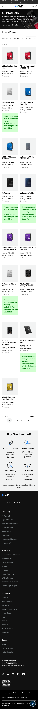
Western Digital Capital (9, 586)
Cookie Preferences (21, 697)
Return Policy (6, 535)
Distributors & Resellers (9, 539)
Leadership (5, 605)
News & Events (7, 601)
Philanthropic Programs (10, 582)
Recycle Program (7, 562)
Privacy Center (6, 613)
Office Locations (7, 628)
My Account (6, 516)
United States (16, 503)
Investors (5, 625)
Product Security (7, 652)
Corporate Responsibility (10, 609)
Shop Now (10, 457)
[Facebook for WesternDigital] (18, 674)
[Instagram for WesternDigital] (3, 674)
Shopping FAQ (6, 543)
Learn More (23, 3)
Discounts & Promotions (10, 524)
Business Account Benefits (11, 555)
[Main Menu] (2, 6)
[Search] (36, 6)
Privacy (4, 693)
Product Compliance (8, 697)
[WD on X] (13, 674)
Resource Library (7, 648)
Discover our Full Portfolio (10, 25)
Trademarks (16, 693)
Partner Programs (8, 574)
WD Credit (5, 566)
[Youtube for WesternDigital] (23, 674)
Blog (3, 617)
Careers (4, 621)
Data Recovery (6, 559)
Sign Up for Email (8, 520)
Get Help (4, 644)
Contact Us (5, 632)
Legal (9, 693)
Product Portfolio (7, 527)
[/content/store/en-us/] (19, 6)
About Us (5, 598)
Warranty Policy (7, 531)
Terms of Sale (26, 693)
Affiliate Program (7, 578)
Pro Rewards (6, 570)
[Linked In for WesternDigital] (8, 674)
